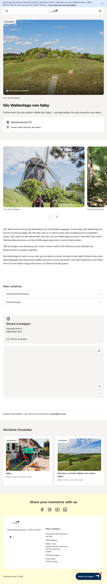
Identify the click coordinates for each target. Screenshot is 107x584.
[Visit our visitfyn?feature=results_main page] (57, 509)
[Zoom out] (99, 393)
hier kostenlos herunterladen (62, 5)
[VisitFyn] (15, 522)
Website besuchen (20, 122)
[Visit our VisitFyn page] (42, 509)
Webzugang (51, 540)
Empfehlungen (53, 555)
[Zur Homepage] (53, 10)
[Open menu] (100, 10)
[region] (53, 372)
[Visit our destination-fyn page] (65, 509)
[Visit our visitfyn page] (49, 509)
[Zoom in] (99, 386)
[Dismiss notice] (102, 4)
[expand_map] (99, 351)
